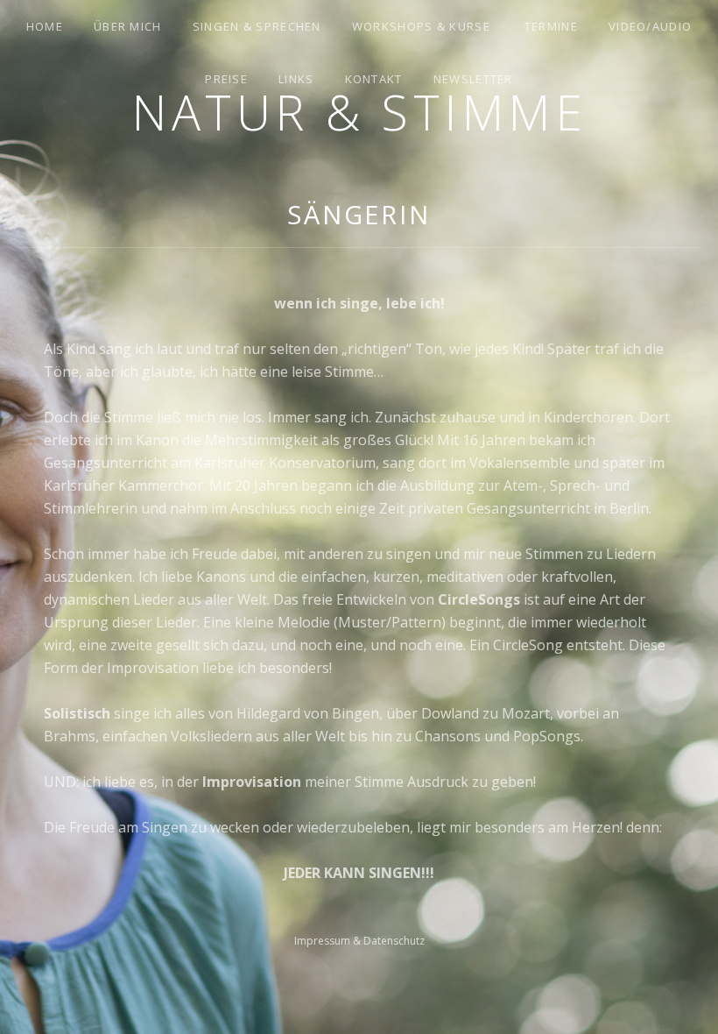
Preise (226, 79)
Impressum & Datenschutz (359, 940)
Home (44, 26)
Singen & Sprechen (257, 26)
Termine (551, 26)
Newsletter (473, 79)
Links (296, 79)
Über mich (128, 26)
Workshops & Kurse (421, 26)
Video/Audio (650, 26)
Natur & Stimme (359, 112)
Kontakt (374, 79)
